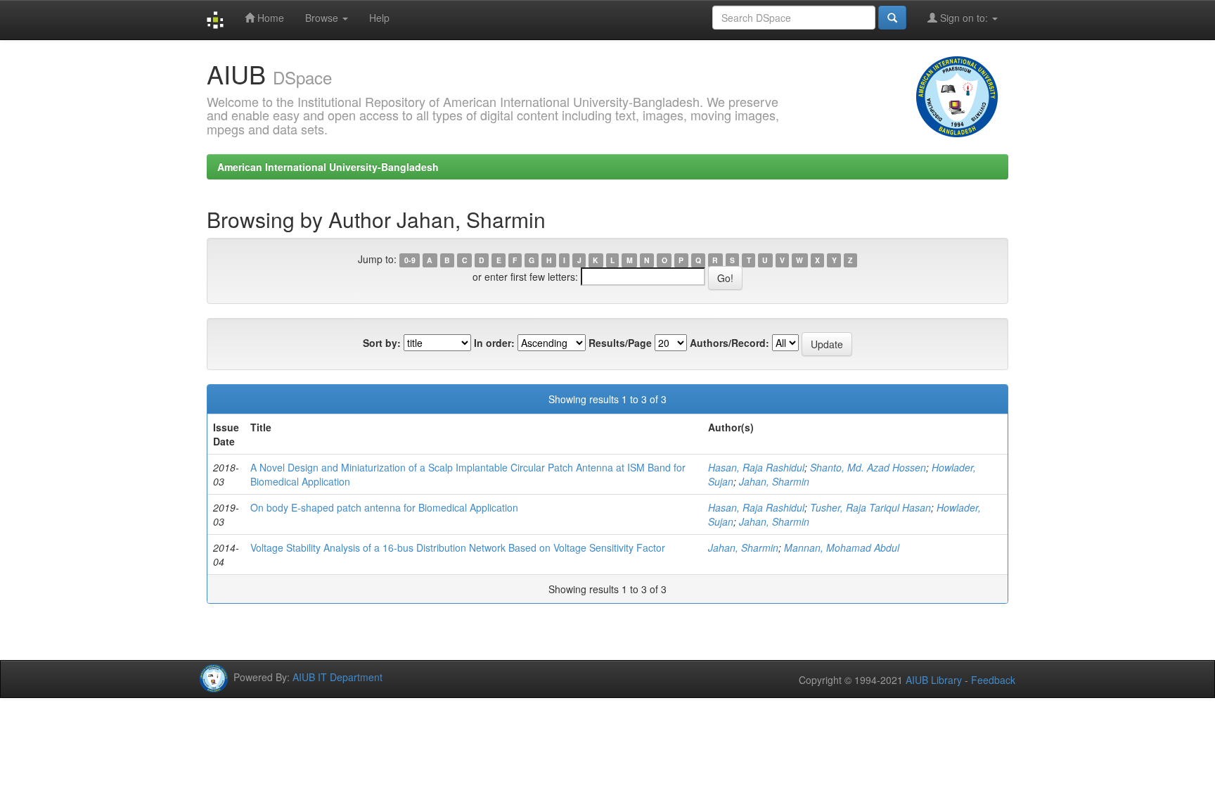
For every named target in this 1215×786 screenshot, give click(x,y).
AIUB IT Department (337, 677)
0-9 (410, 260)
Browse (323, 18)
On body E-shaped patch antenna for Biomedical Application (384, 507)
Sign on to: (964, 18)
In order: (494, 343)
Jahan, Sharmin (774, 481)
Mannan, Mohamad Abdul (841, 547)
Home (269, 18)
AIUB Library (934, 680)
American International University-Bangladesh (328, 167)
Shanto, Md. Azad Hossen (868, 467)
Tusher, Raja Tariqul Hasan (870, 507)
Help (379, 18)
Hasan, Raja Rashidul (756, 467)
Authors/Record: (729, 343)
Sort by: (382, 343)
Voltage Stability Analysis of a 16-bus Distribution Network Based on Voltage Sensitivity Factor (457, 547)
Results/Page (620, 343)
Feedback (993, 680)
